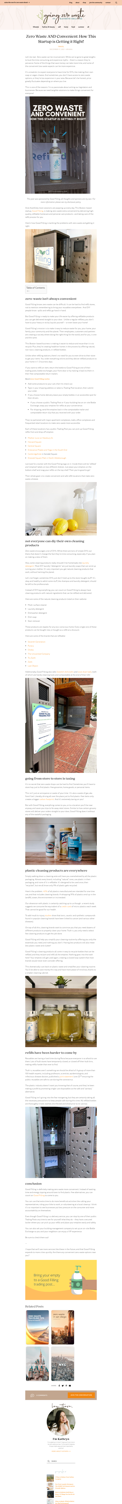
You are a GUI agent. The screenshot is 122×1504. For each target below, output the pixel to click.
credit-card (66, 906)
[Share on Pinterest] (66, 1386)
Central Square (34, 446)
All (88, 27)
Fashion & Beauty (48, 27)
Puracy (31, 645)
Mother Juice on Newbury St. (40, 438)
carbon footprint (46, 799)
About (77, 3)
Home (66, 27)
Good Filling (37, 211)
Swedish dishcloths (65, 672)
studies (48, 915)
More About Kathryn (60, 1451)
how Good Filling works (40, 379)
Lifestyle (36, 27)
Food (73, 27)
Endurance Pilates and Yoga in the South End (47, 450)
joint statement (66, 1076)
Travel (61, 47)
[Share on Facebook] (59, 1386)
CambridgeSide (34, 454)
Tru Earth (32, 658)
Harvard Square (34, 442)
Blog (70, 3)
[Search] (116, 2)
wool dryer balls (85, 672)
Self (59, 27)
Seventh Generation (36, 641)
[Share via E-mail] (70, 1386)
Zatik (30, 662)
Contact (108, 3)
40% (45, 891)
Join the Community (95, 3)
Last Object (33, 666)
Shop (84, 3)
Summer (81, 27)
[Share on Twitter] (63, 1386)
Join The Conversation (81, 1395)
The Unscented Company (39, 654)
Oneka (31, 649)
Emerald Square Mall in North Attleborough (47, 458)
